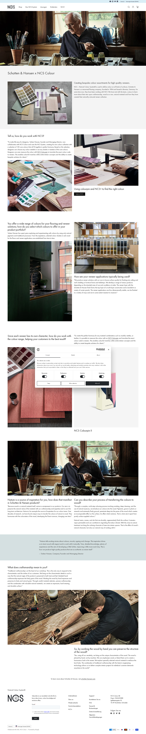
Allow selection (73, 383)
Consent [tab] (48, 355)
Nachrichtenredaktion (74, 706)
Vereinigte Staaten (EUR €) (132, 1)
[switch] (63, 376)
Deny (48, 383)
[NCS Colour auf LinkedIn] (117, 2)
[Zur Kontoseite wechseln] (133, 7)
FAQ (90, 703)
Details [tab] (73, 355)
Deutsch (122, 1)
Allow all (97, 383)
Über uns (70, 699)
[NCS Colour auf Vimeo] (115, 2)
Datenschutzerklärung (95, 712)
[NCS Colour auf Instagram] (112, 2)
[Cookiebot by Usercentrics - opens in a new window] (97, 349)
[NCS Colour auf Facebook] (110, 2)
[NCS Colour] (11, 7)
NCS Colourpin (113, 338)
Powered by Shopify (33, 729)
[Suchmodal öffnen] (128, 7)
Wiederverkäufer (73, 703)
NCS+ (70, 709)
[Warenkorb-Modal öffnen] (137, 7)
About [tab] (98, 355)
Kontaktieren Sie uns (94, 699)
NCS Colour (23, 729)
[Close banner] (108, 349)
